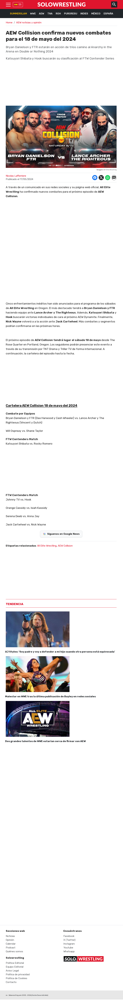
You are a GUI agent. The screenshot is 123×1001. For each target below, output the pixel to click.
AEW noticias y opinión (28, 22)
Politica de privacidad (18, 974)
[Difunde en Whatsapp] (107, 177)
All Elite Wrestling (47, 545)
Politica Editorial (15, 963)
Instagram (69, 943)
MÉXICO (95, 13)
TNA (50, 13)
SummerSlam (18, 13)
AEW (41, 13)
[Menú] (8, 4)
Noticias (10, 936)
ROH (58, 13)
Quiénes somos (14, 951)
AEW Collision (65, 545)
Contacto (11, 982)
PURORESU (70, 13)
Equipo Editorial (14, 966)
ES (20, 4)
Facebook (68, 936)
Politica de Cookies (16, 978)
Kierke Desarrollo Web (40, 995)
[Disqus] (61, 789)
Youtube (68, 947)
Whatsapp (69, 951)
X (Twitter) (69, 939)
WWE (33, 13)
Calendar (11, 943)
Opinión (10, 939)
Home (9, 22)
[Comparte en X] (101, 177)
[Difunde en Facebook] (94, 177)
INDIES (84, 13)
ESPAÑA (108, 13)
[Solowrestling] (61, 4)
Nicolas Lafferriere (16, 175)
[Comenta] (114, 177)
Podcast (10, 947)
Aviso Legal (12, 970)
